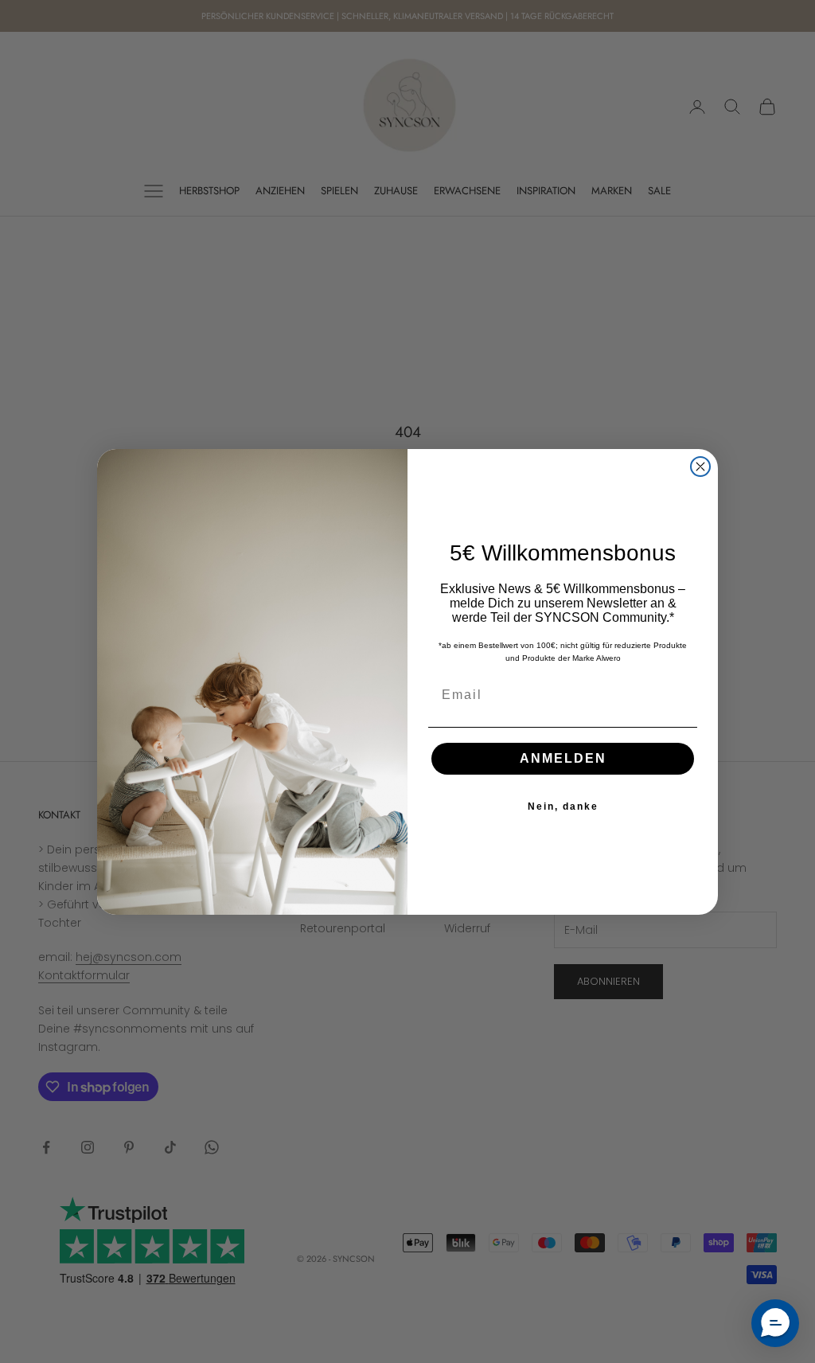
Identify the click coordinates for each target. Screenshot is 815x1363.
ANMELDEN (563, 758)
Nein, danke (563, 806)
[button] (775, 1323)
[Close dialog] (700, 466)
